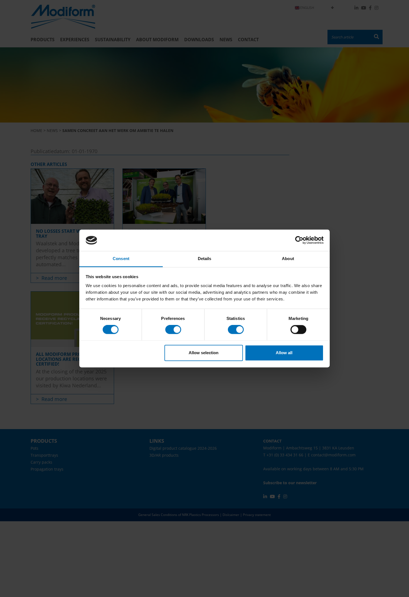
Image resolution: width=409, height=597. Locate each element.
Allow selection (203, 352)
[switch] (173, 329)
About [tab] (288, 258)
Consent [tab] (121, 258)
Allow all (284, 352)
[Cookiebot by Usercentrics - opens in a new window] (299, 240)
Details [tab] (204, 258)
